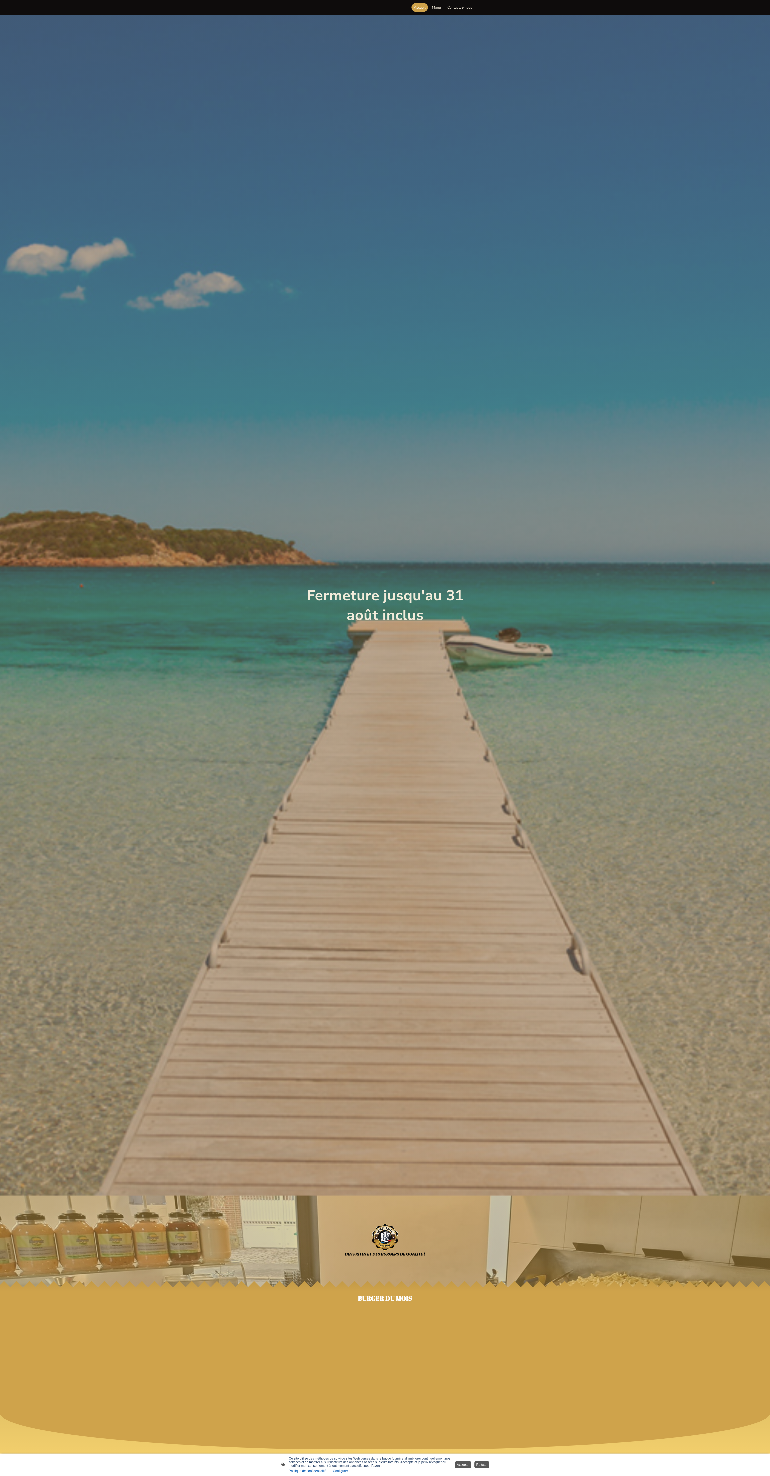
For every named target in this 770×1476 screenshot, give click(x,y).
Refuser (481, 1464)
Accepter (463, 1464)
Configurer (340, 1471)
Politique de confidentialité (307, 1471)
